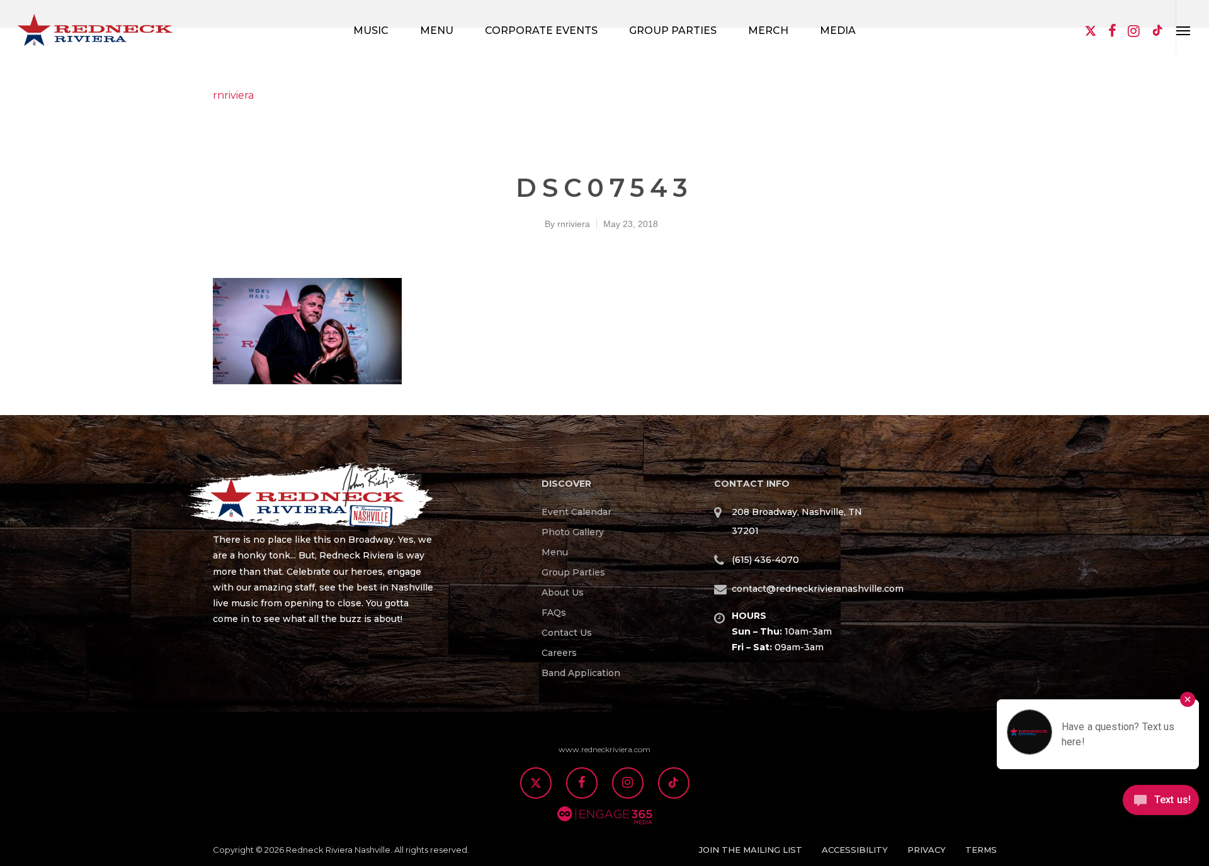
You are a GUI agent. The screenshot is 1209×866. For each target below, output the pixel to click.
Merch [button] (768, 30)
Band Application (581, 673)
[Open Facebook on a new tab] (582, 784)
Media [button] (838, 30)
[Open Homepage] (323, 497)
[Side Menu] (1183, 26)
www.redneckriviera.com (604, 749)
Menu (555, 552)
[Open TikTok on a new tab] (1158, 32)
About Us (563, 592)
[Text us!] (1161, 804)
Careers (559, 652)
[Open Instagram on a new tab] (628, 784)
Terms (981, 850)
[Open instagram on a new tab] (1133, 32)
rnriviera (233, 95)
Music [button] (371, 30)
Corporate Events (541, 30)
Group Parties (573, 572)
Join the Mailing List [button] (750, 850)
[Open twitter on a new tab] (1090, 32)
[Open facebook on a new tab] (1112, 32)
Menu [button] (436, 30)
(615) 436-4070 (765, 559)
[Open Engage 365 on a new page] (604, 831)
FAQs (554, 612)
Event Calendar (576, 512)
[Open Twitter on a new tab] (536, 784)
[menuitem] (615, 511)
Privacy (926, 850)
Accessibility (855, 850)
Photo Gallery (573, 532)
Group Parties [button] (673, 30)
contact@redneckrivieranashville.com (818, 588)
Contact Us (567, 632)
